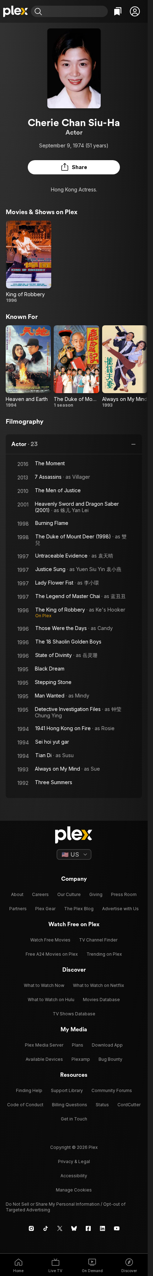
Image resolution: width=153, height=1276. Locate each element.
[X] (60, 1228)
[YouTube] (117, 1228)
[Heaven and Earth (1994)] (28, 366)
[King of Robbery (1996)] (28, 262)
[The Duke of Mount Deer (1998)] (76, 366)
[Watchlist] (118, 11)
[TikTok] (45, 1228)
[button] (135, 11)
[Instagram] (31, 1228)
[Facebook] (88, 1228)
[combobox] (76, 11)
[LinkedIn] (102, 1228)
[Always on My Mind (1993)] (124, 366)
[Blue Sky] (74, 1228)
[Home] (15, 11)
